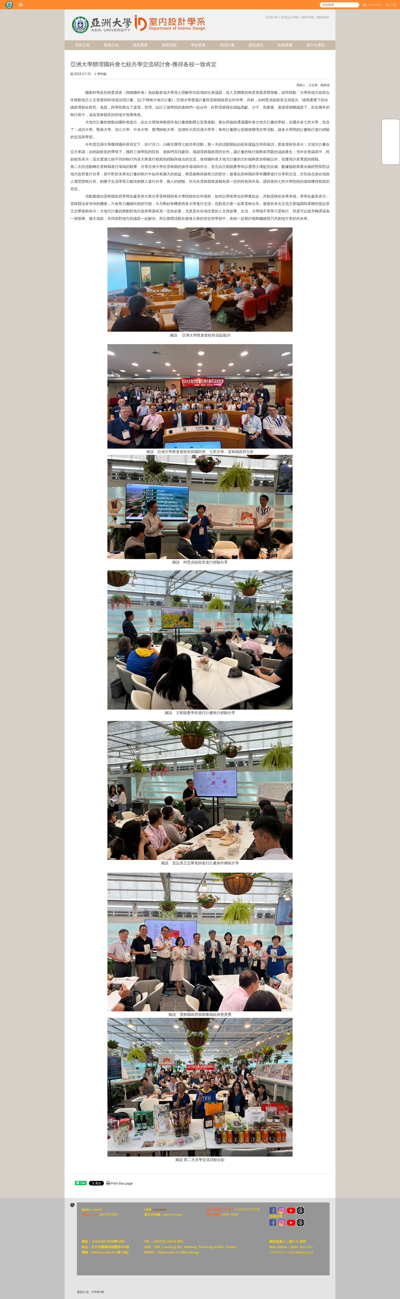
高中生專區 (315, 45)
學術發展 (198, 45)
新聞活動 (169, 45)
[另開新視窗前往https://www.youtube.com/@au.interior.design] (291, 1210)
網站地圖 (213, 1214)
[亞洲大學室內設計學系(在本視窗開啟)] (101, 21)
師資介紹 (111, 45)
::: (263, 17)
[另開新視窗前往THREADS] (300, 1210)
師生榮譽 (140, 45)
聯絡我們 (323, 17)
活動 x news (89, 1214)
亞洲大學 (272, 17)
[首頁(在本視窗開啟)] (21, 4)
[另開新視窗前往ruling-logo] (72, 1205)
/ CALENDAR (159, 1209)
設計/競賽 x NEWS (220, 1209)
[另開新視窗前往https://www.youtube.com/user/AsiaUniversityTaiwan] (291, 1222)
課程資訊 (256, 45)
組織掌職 (285, 45)
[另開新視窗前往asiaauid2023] (281, 1210)
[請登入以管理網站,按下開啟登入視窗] (9, 4)
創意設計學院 (290, 17)
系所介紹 (82, 45)
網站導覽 (308, 17)
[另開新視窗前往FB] (272, 1210)
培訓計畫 (227, 45)
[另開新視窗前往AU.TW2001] (272, 1222)
